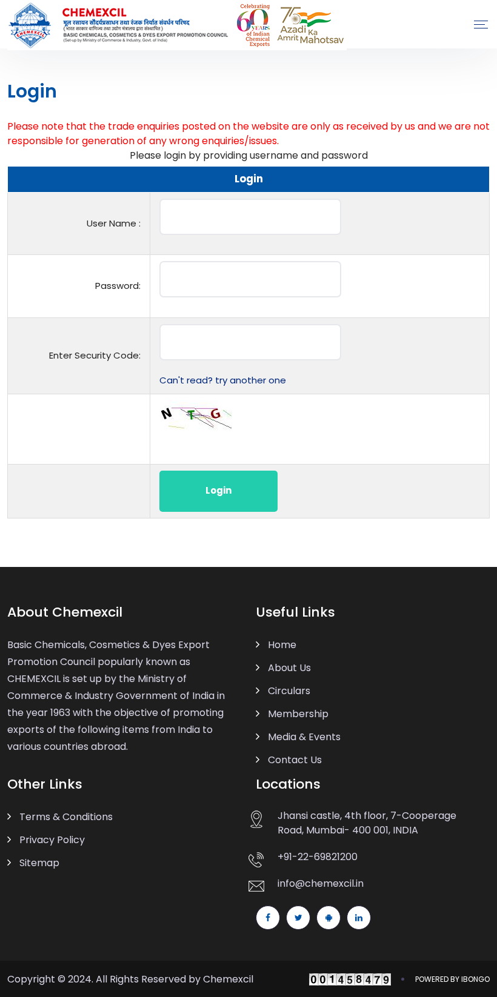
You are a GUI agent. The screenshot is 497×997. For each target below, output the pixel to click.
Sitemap (39, 863)
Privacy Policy (52, 840)
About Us (289, 668)
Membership (298, 714)
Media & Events (304, 737)
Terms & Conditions (66, 817)
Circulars (289, 691)
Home (282, 645)
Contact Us (295, 760)
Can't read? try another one (222, 380)
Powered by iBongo (452, 979)
